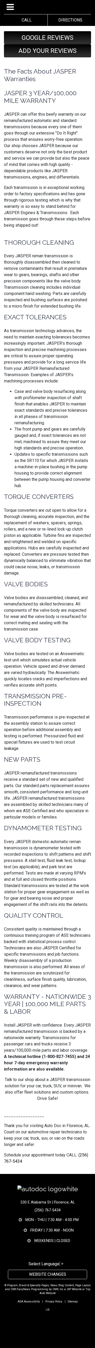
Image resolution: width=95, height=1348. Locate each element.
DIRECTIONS (69, 20)
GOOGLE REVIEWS (47, 37)
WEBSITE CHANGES (47, 1274)
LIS (47, 1309)
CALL (26, 20)
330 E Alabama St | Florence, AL (47, 1202)
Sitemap (73, 1301)
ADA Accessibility (29, 1301)
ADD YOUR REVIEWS (47, 50)
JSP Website (74, 1289)
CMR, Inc (58, 1289)
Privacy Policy (53, 1301)
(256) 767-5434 (48, 1210)
